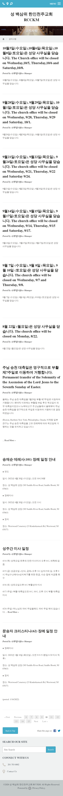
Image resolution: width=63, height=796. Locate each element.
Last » (45, 721)
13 (16, 721)
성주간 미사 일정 (16, 548)
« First (7, 717)
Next (36, 721)
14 (23, 721)
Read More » (10, 440)
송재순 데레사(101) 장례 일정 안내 (29, 459)
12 (58, 717)
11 (51, 717)
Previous (18, 717)
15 (29, 721)
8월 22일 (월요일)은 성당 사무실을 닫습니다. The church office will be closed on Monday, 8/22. (31, 331)
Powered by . (25, 787)
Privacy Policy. (38, 787)
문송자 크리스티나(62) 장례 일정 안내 (30, 633)
